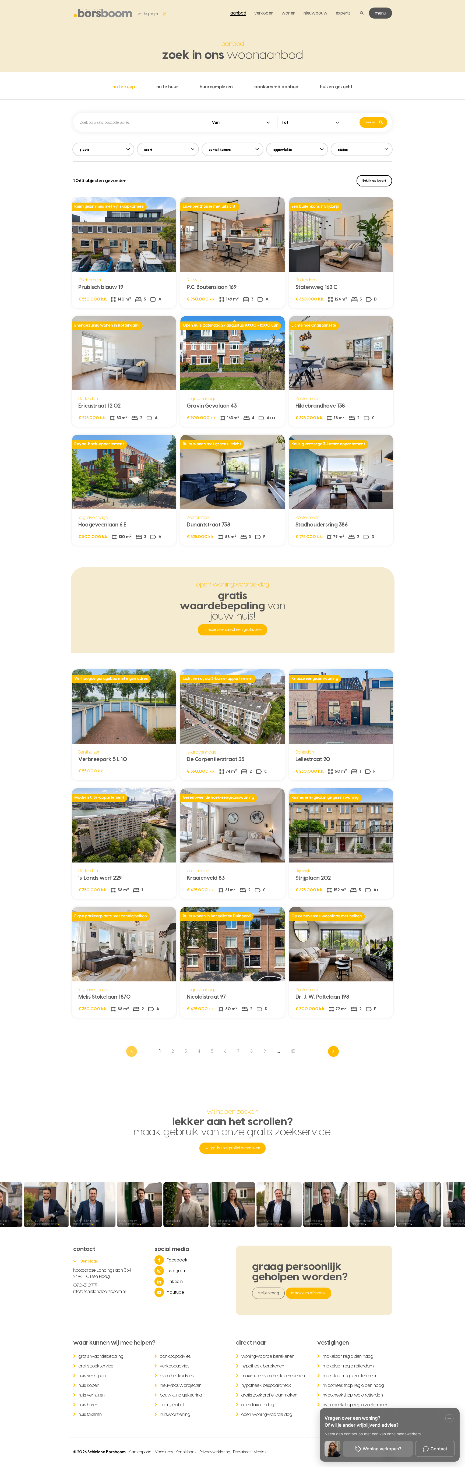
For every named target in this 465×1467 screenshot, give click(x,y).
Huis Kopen (89, 1385)
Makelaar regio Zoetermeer (350, 1376)
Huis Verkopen (92, 1376)
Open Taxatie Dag (257, 1405)
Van (216, 123)
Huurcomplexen (216, 87)
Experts (343, 13)
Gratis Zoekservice (96, 1366)
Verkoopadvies (174, 1366)
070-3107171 (85, 1285)
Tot (284, 123)
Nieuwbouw (315, 13)
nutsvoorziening (175, 1414)
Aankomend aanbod (276, 87)
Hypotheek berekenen (262, 1366)
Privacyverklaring (214, 1452)
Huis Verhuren (92, 1395)
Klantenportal (140, 1452)
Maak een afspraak (308, 1293)
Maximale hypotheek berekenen (273, 1376)
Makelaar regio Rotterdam (348, 1366)
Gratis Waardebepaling (101, 1356)
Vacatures (164, 1452)
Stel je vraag (268, 1293)
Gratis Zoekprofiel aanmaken (269, 1395)
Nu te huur (167, 87)
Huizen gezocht (336, 87)
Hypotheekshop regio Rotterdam (354, 1395)
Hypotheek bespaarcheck (266, 1385)
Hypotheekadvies (176, 1376)
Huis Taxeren (90, 1414)
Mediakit (261, 1452)
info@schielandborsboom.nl (99, 1291)
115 (293, 1051)
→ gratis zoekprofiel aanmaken (232, 1148)
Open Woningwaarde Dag (267, 1414)
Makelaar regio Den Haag (348, 1356)
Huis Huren (88, 1405)
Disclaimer (242, 1452)
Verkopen (263, 13)
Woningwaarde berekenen (268, 1356)
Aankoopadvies (175, 1356)
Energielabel (172, 1405)
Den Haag (89, 1261)
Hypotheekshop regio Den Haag (353, 1385)
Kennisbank (186, 1452)
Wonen (288, 13)
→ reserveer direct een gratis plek (232, 630)
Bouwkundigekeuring (181, 1395)
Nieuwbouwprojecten (181, 1385)
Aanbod (238, 13)
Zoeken (369, 122)
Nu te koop (123, 87)
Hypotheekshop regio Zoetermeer (355, 1405)
